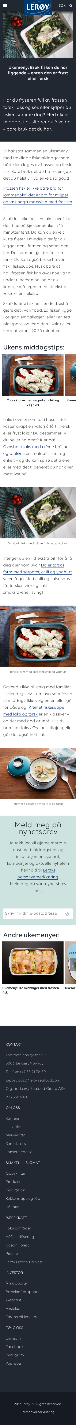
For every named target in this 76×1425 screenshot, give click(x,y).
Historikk (13, 1127)
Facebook (14, 1347)
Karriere (12, 1119)
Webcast (13, 1300)
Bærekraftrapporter (22, 1292)
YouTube (13, 1364)
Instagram (15, 1355)
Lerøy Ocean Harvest (24, 1262)
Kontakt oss (16, 1144)
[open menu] (5, 5)
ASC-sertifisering (20, 1237)
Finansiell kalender (23, 1317)
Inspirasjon (15, 1190)
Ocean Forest (17, 1246)
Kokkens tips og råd (23, 1199)
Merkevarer (15, 1135)
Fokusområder (18, 1229)
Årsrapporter (17, 1284)
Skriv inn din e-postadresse (29, 905)
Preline (12, 1254)
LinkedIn (13, 1339)
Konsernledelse (19, 1152)
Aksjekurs (14, 1309)
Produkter (14, 1182)
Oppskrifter (15, 1174)
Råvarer (12, 1207)
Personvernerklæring (38, 1412)
